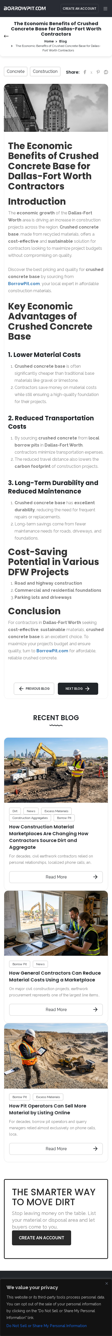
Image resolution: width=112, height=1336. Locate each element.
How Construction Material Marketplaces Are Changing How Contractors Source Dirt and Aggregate (48, 836)
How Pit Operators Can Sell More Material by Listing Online (47, 1109)
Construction (45, 71)
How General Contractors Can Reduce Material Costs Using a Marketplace (55, 976)
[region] (56, 1307)
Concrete (15, 71)
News (31, 811)
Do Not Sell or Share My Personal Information (47, 1326)
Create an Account (79, 8)
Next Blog (74, 688)
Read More (56, 877)
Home (49, 41)
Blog (63, 41)
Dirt (15, 811)
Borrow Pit (64, 818)
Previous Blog (38, 688)
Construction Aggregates (30, 818)
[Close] (106, 1283)
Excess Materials (56, 811)
